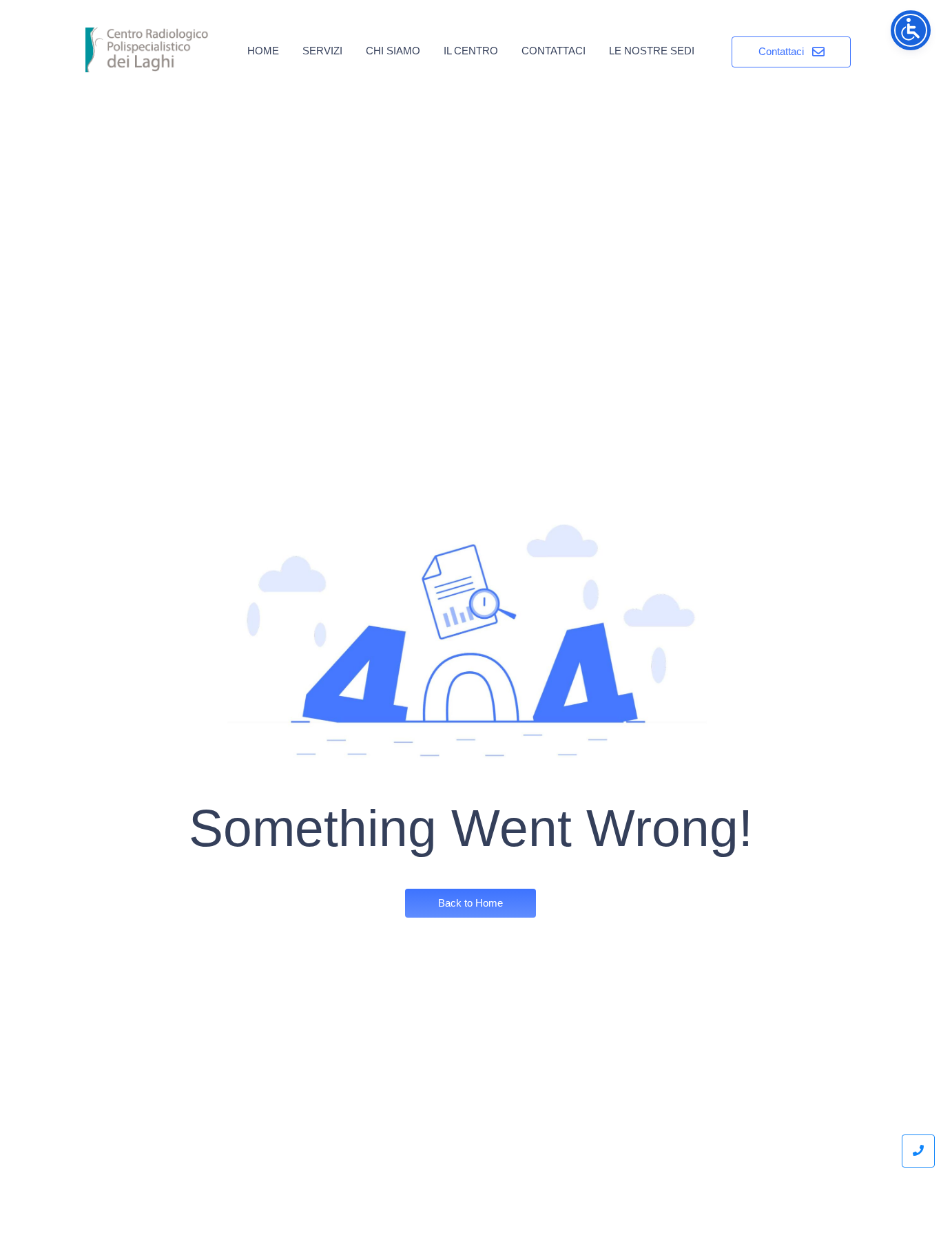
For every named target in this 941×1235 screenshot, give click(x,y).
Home (263, 50)
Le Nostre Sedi (651, 50)
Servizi (322, 50)
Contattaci (553, 50)
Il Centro (471, 50)
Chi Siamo (393, 50)
